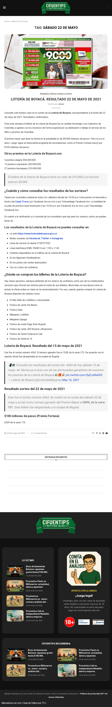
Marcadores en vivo (11, 703)
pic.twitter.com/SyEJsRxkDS (84, 375)
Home (6, 21)
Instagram (57, 238)
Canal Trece (22, 201)
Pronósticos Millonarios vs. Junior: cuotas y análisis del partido (36, 481)
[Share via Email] (107, 433)
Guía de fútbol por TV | (35, 703)
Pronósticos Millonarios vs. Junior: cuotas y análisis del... (37, 599)
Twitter (45, 238)
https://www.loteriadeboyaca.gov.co (37, 233)
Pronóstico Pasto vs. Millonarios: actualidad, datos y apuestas (35, 474)
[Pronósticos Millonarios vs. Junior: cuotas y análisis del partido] (15, 600)
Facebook (34, 238)
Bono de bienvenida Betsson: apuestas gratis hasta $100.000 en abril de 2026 (43, 466)
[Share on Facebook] (96, 433)
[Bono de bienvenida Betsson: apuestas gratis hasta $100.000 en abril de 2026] (15, 571)
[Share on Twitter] (100, 433)
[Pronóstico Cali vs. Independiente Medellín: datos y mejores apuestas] (15, 615)
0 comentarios (40, 433)
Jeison (61, 104)
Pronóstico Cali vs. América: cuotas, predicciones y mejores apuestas (39, 497)
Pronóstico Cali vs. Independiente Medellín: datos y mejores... (37, 614)
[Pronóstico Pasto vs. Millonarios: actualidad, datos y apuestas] (15, 586)
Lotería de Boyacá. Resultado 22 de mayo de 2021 (56, 99)
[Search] (107, 7)
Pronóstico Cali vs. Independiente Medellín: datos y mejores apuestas (39, 489)
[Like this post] (93, 433)
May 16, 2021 (70, 380)
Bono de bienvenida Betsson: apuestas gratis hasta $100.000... (37, 569)
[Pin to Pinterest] (103, 433)
